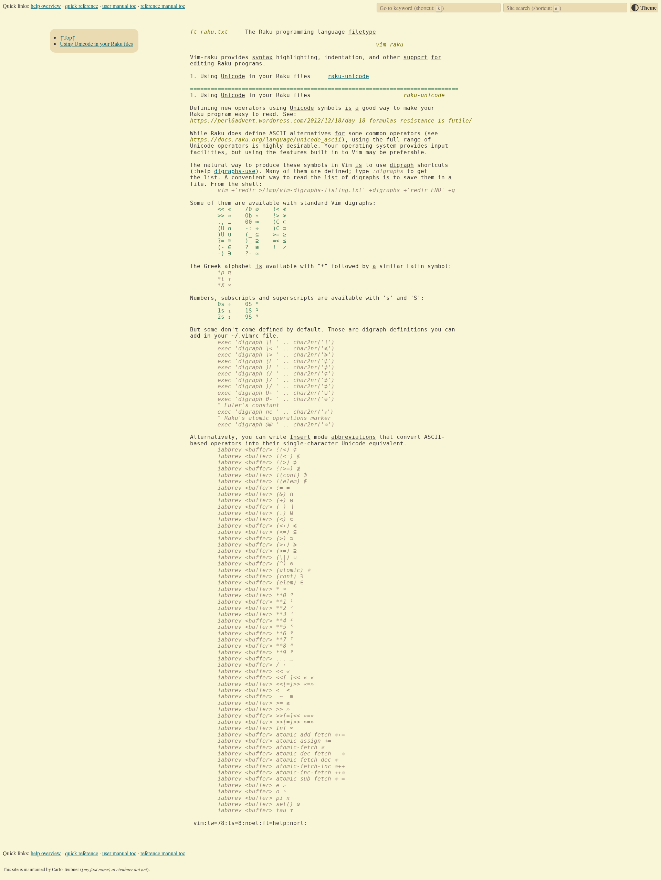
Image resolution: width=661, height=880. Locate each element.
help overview (46, 5)
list (331, 177)
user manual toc (119, 5)
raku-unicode (348, 76)
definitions (409, 329)
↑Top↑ (67, 37)
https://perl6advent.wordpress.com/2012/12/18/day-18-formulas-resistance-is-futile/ (331, 120)
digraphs (365, 177)
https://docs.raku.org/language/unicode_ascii (266, 139)
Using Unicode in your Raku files (96, 43)
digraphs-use (234, 171)
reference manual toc (162, 5)
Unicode (233, 76)
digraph (402, 165)
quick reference (81, 5)
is (348, 108)
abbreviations (353, 437)
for (436, 57)
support (415, 57)
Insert (300, 437)
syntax (262, 57)
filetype (362, 32)
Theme (648, 7)
